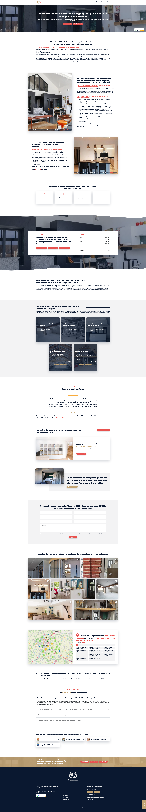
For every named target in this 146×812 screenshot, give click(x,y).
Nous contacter (41, 248)
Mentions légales (64, 807)
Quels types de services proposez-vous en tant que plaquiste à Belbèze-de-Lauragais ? (66, 698)
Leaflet (71, 663)
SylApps (83, 807)
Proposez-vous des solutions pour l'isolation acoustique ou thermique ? (59, 720)
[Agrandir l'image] (78, 560)
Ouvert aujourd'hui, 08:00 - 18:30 (93, 789)
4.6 (137, 30)
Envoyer (71, 537)
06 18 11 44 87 (63, 248)
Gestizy (79, 807)
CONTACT (107, 3)
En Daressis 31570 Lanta (91, 788)
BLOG (96, 3)
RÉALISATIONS (101, 3)
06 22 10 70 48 (77, 23)
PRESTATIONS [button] (90, 3)
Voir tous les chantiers (103, 430)
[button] (49, 649)
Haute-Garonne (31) (66, 679)
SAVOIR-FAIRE (84, 3)
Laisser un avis (59, 417)
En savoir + (80, 453)
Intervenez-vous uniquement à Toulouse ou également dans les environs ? (60, 715)
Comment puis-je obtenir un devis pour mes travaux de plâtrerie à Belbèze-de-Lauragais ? (65, 709)
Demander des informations (47, 335)
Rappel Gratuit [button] (67, 23)
